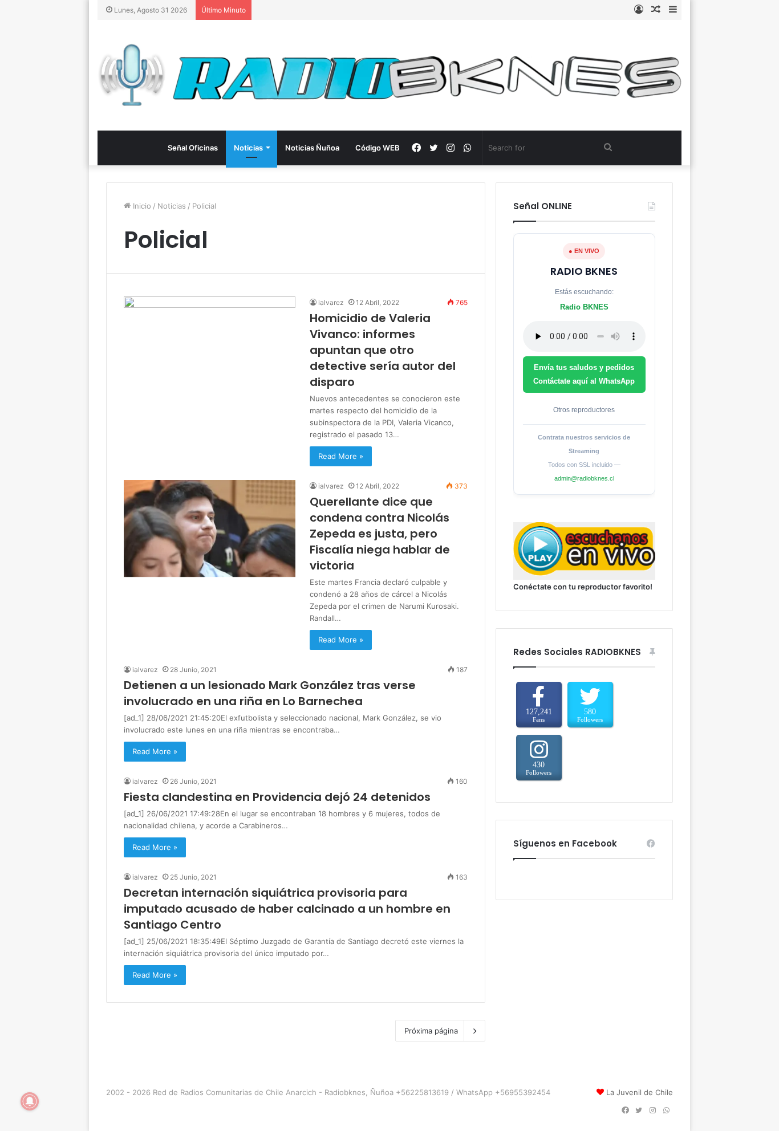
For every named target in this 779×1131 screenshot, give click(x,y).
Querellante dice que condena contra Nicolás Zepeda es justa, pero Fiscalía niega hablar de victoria (380, 533)
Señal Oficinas (193, 147)
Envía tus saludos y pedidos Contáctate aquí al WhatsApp (584, 374)
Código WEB (377, 147)
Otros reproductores (584, 410)
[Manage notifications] (30, 1101)
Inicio (141, 205)
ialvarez (331, 302)
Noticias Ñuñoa (312, 147)
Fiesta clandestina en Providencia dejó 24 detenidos (277, 797)
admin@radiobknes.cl (584, 478)
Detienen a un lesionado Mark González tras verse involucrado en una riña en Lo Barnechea (270, 693)
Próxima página (431, 1030)
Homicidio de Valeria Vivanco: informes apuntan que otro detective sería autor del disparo (383, 350)
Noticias (248, 147)
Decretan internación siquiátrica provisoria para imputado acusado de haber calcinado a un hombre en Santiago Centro (287, 909)
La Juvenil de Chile (639, 1092)
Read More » (340, 456)
